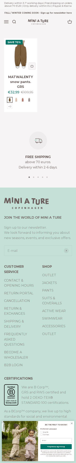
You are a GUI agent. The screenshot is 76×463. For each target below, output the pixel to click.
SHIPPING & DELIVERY (14, 324)
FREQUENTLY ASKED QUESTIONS (15, 339)
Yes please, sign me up (56, 447)
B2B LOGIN (13, 365)
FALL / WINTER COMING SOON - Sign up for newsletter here (38, 13)
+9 (9, 106)
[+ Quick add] (32, 66)
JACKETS (49, 283)
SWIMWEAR (52, 318)
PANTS (48, 290)
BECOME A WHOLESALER (16, 354)
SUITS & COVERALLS (52, 300)
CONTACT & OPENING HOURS (19, 283)
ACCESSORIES (53, 326)
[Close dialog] (71, 423)
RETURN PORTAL (18, 293)
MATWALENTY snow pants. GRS (20, 82)
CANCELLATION (17, 301)
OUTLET (49, 275)
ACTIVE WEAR (54, 311)
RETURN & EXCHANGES (14, 311)
